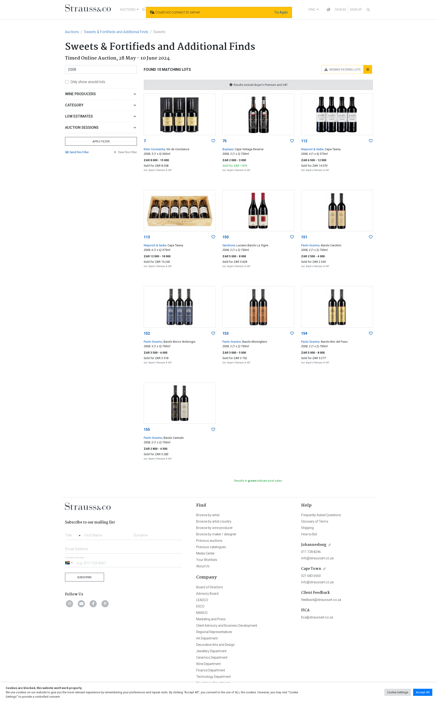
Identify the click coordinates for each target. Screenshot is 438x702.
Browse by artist (207, 515)
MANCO (202, 613)
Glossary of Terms (314, 521)
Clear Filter (127, 152)
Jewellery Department (211, 651)
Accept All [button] (423, 692)
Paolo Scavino (310, 245)
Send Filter (79, 152)
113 (147, 237)
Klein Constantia (154, 149)
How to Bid (309, 534)
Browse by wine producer (214, 528)
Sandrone (228, 245)
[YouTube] (81, 603)
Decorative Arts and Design (215, 645)
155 (147, 429)
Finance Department (210, 670)
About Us (202, 566)
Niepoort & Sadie (312, 149)
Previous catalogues (211, 547)
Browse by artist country (213, 521)
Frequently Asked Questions (321, 515)
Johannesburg (313, 545)
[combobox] (74, 534)
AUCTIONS (128, 9)
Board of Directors (209, 587)
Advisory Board (207, 593)
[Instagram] (69, 603)
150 (225, 237)
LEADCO (202, 600)
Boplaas (227, 149)
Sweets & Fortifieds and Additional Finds (116, 32)
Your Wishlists (206, 560)
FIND (311, 9)
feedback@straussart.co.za (321, 600)
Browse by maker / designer (216, 534)
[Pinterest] (105, 603)
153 (225, 333)
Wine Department (208, 664)
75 (224, 141)
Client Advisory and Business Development (226, 625)
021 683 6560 (311, 576)
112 (304, 141)
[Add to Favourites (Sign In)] (213, 141)
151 (304, 237)
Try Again (281, 12)
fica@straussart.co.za (317, 617)
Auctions (72, 32)
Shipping (307, 528)
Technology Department (213, 676)
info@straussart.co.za (317, 558)
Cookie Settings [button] (397, 692)
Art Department (207, 638)
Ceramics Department (211, 657)
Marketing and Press (211, 619)
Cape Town (311, 569)
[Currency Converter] (328, 9)
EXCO (200, 606)
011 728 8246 (311, 552)
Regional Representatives (214, 632)
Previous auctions (209, 540)
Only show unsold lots (87, 82)
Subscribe (84, 577)
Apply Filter (101, 141)
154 (304, 333)
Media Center (205, 553)
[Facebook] (93, 603)
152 (147, 333)
